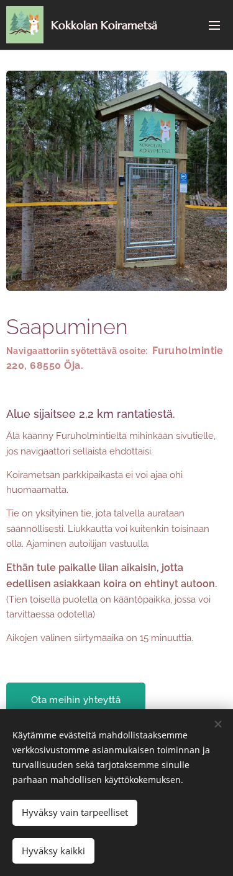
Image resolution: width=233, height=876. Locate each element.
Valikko (214, 24)
